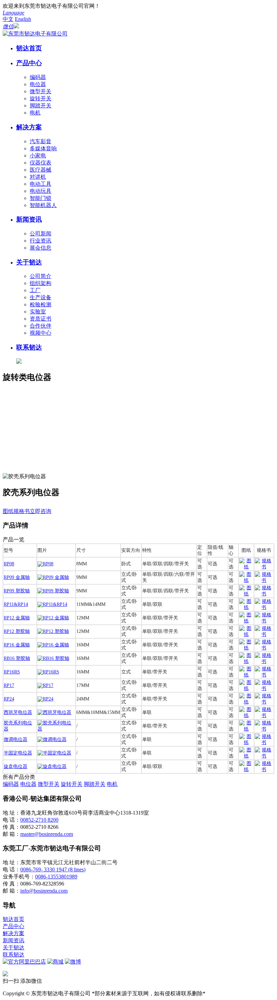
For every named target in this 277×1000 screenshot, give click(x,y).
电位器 (38, 84)
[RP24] (45, 698)
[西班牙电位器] (54, 712)
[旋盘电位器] (52, 766)
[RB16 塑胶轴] (53, 658)
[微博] (73, 962)
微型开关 (40, 91)
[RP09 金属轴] (53, 577)
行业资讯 (40, 240)
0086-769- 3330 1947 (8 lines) (52, 869)
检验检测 (40, 304)
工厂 (35, 290)
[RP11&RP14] (52, 604)
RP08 (9, 563)
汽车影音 (40, 141)
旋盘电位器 (15, 766)
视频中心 (40, 333)
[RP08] (45, 563)
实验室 (38, 311)
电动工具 (40, 184)
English (23, 19)
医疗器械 (40, 170)
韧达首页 (29, 48)
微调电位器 (15, 739)
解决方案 (29, 127)
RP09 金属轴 (17, 577)
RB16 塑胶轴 (17, 658)
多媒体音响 (43, 148)
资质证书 (40, 319)
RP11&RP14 (16, 604)
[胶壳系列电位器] (56, 729)
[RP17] (45, 685)
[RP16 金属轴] (53, 644)
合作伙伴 (40, 326)
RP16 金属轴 (17, 644)
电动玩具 (40, 191)
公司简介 (40, 276)
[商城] (55, 962)
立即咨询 (40, 511)
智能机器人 (43, 205)
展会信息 (40, 248)
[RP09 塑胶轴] (53, 590)
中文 (8, 19)
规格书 (22, 511)
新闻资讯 (29, 219)
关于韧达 (29, 262)
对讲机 (38, 177)
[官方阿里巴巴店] (24, 962)
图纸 (8, 511)
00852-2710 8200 (39, 820)
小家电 (38, 155)
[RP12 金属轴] (53, 617)
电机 (35, 113)
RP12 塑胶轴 (17, 631)
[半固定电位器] (54, 752)
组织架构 (40, 283)
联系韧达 (29, 347)
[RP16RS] (48, 671)
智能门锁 (40, 198)
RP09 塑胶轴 (17, 590)
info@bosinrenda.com (44, 891)
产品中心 (29, 63)
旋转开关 (40, 98)
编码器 (38, 77)
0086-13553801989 (56, 876)
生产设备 (40, 297)
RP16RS (12, 671)
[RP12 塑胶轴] (53, 631)
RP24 (9, 698)
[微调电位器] (52, 739)
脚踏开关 (40, 105)
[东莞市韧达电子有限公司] (35, 33)
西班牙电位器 (18, 712)
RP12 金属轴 (17, 617)
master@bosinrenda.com (46, 834)
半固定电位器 (18, 752)
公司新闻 (40, 233)
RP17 (9, 685)
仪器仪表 (40, 162)
